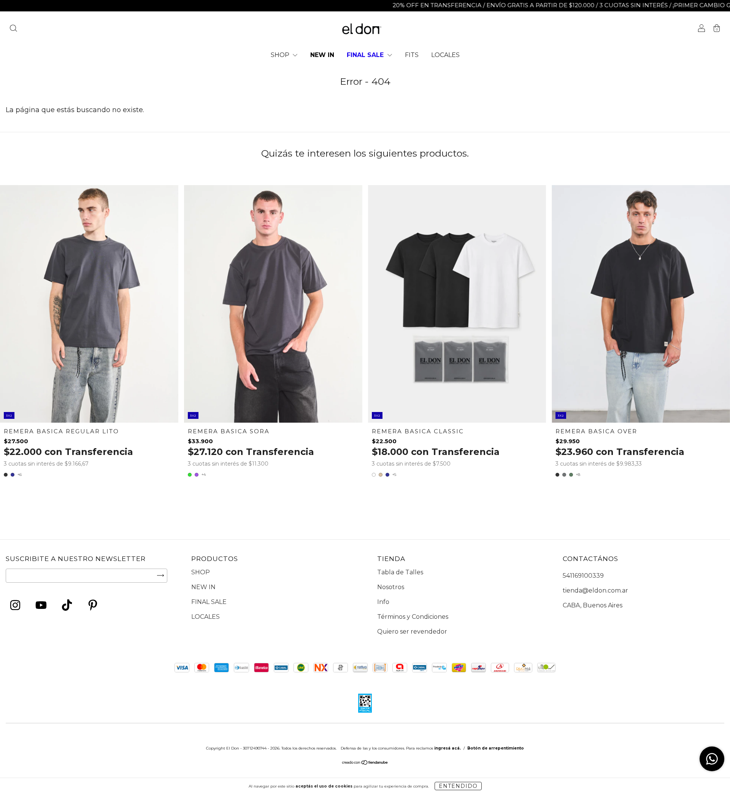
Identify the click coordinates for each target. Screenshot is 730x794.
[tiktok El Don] (67, 606)
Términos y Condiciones (412, 616)
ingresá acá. (447, 748)
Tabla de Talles (400, 572)
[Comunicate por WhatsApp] (712, 758)
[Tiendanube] (365, 763)
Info (383, 601)
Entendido (458, 786)
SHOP (281, 55)
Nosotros (390, 587)
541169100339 (583, 575)
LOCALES (445, 55)
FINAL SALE (366, 55)
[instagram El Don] (16, 606)
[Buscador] (13, 29)
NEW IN (322, 55)
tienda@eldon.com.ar (595, 590)
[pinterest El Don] (92, 606)
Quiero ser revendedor (412, 631)
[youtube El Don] (42, 606)
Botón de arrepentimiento (495, 748)
